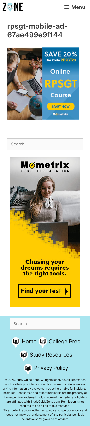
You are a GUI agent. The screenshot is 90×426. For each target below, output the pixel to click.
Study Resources (51, 354)
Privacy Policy (51, 368)
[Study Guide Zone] (12, 7)
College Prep (64, 341)
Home (29, 341)
